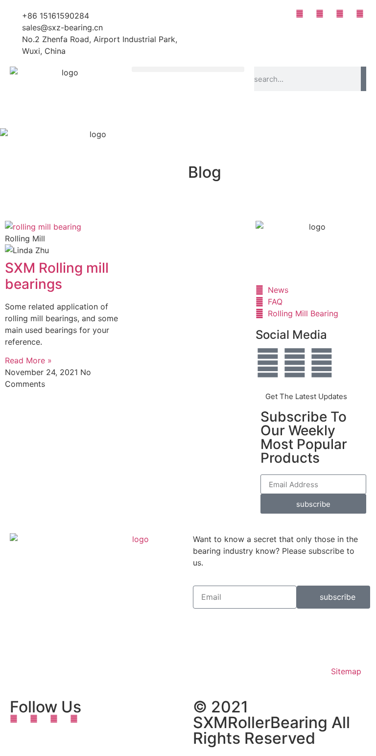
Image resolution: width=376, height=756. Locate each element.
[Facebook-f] (268, 363)
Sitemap (346, 671)
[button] (188, 69)
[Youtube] (294, 363)
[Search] (363, 79)
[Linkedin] (321, 363)
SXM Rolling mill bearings (57, 276)
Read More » (28, 360)
